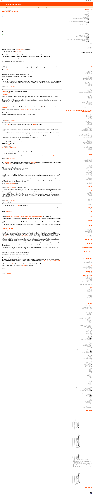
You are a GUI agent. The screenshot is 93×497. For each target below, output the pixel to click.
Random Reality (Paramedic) (87, 102)
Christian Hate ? (89, 119)
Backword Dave (89, 70)
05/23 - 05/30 (76, 454)
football (89, 342)
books (90, 323)
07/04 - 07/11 (76, 447)
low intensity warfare (87, 364)
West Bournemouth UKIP (88, 151)
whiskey (5, 213)
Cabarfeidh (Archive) (88, 116)
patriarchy (89, 375)
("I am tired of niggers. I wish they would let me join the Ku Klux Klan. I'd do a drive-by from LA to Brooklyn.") (24, 216)
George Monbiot (10, 163)
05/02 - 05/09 (76, 457)
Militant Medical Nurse (88, 276)
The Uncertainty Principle (88, 147)
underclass (89, 398)
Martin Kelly (87, 38)
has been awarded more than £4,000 (15, 150)
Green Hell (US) (89, 126)
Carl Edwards (90, 233)
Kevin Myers (18, 205)
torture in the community (86, 393)
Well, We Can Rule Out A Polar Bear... (82, 12)
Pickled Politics (89, 99)
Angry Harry (90, 253)
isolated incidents (88, 354)
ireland (89, 353)
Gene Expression (89, 299)
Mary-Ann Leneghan (87, 366)
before (8, 124)
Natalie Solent (90, 95)
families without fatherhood (86, 341)
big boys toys (89, 319)
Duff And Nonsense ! (88, 121)
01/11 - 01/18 (76, 482)
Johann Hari (89, 359)
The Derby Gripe (89, 175)
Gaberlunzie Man (5, 94)
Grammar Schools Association (87, 222)
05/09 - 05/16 (76, 456)
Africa (90, 315)
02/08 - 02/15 (76, 478)
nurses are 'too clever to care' (48, 133)
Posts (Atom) (9, 273)
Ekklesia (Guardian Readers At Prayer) (85, 244)
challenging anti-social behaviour (85, 329)
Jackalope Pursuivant (88, 128)
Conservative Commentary (87, 80)
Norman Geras (89, 96)
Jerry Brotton (89, 357)
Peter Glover (90, 240)
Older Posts (60, 271)
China (90, 332)
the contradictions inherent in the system (83, 387)
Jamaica (89, 355)
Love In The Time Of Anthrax (87, 304)
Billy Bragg (89, 320)
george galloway (88, 344)
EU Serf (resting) (89, 122)
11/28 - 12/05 (76, 426)
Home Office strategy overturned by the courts (83, 349)
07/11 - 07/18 (76, 446)
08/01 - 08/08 (76, 443)
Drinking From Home (88, 82)
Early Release (88, 340)
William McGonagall (89, 305)
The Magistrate (89, 283)
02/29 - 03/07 (76, 475)
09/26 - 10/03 (76, 436)
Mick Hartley (90, 133)
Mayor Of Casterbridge (13, 103)
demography (88, 338)
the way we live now (86, 391)
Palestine (89, 374)
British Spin (90, 74)
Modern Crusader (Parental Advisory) (86, 134)
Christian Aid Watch (89, 235)
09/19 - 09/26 (76, 437)
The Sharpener (89, 106)
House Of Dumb (89, 90)
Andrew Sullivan (89, 69)
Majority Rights (89, 131)
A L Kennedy (88, 312)
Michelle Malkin (89, 291)
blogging (89, 322)
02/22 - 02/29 (76, 476)
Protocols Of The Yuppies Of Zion (26, 109)
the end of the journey (87, 389)
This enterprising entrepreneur (7, 214)
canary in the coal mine (87, 326)
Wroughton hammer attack (86, 404)
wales (90, 400)
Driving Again (87, 15)
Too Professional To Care (7, 122)
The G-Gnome (89, 193)
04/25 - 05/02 (76, 458)
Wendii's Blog (4, 107)
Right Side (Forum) (89, 103)
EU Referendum (86, 33)
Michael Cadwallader (88, 132)
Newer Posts (3, 271)
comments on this (15, 225)
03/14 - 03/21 (76, 473)
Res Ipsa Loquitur (89, 141)
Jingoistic (90, 213)
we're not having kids (87, 402)
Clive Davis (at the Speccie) (87, 78)
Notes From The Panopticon (87, 137)
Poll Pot (89, 377)
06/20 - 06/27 (76, 449)
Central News (90, 118)
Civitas (91, 294)
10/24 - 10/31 (76, 431)
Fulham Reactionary (88, 125)
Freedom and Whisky (88, 192)
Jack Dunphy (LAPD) (88, 278)
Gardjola (90, 86)
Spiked (91, 296)
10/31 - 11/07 (76, 430)
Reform (91, 228)
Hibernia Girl (90, 204)
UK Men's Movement (88, 254)
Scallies (89, 383)
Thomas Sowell (89, 288)
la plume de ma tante (87, 360)
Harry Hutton (90, 88)
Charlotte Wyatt (89, 75)
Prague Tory (90, 139)
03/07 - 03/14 (76, 474)
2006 (74, 419)
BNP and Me (90, 157)
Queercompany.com (8, 211)
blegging (89, 321)
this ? (4, 31)
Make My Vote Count (88, 93)
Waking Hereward (89, 179)
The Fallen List (89, 145)
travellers (89, 396)
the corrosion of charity (87, 388)
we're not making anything (86, 403)
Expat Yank (90, 123)
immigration (88, 351)
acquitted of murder (22, 261)
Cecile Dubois (90, 117)
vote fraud (89, 399)
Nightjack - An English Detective (86, 281)
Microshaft (90, 191)
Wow (3, 89)
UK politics (88, 397)
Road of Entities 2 (89, 172)
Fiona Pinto (90, 85)
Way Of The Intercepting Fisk (87, 107)
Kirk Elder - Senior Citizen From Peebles (85, 217)
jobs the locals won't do (87, 358)
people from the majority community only (54, 155)
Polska (89, 378)
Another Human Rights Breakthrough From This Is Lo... (82, 463)
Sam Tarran (90, 212)
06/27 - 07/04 (76, 448)
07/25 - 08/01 (76, 444)
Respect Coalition (89, 306)
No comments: (13, 86)
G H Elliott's (28, 218)
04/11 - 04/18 (76, 468)
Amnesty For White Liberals (87, 307)
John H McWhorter (89, 298)
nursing (90, 370)
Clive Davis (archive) (88, 77)
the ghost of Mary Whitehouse (85, 390)
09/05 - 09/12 (76, 439)
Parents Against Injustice (88, 262)
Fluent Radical (89, 124)
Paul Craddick (90, 138)
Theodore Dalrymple (11, 187)
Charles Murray (88, 331)
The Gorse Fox (86, 14)
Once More (90, 98)
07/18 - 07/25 (76, 445)
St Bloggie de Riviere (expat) (87, 142)
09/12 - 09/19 (76, 438)
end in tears (13, 263)
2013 (74, 411)
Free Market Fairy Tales (88, 162)
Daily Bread (90, 81)
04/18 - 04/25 (76, 467)
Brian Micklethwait (89, 115)
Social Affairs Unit (89, 105)
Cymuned (90, 187)
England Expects (89, 158)
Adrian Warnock (86, 20)
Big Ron (3, 203)
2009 (74, 416)
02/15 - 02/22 (76, 477)
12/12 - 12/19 (76, 424)
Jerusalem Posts (89, 208)
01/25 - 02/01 (76, 480)
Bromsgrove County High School (85, 325)
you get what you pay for (86, 406)
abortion (89, 313)
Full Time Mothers (89, 261)
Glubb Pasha (89, 346)
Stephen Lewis (89, 173)
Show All (91, 43)
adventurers (89, 314)
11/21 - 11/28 (76, 427)
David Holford (90, 234)
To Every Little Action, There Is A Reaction (10, 11)
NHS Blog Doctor (89, 277)
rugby (90, 381)
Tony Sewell (90, 289)
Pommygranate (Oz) (88, 171)
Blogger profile (89, 47)
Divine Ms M (9, 180)
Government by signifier (87, 347)
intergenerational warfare (86, 352)
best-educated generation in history (85, 318)
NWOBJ (89, 371)
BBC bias (89, 316)
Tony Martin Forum (17, 230)
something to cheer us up (10, 183)
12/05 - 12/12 (76, 425)
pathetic (6, 235)
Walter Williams (89, 290)
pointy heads (88, 376)
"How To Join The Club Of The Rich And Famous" (52, 260)
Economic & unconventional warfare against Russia (80, 18)
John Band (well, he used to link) (86, 130)
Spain (90, 386)
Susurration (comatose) (88, 143)
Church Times (90, 230)
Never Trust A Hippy (89, 136)
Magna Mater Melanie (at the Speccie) (85, 92)
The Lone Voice (89, 183)
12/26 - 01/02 (76, 422)
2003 (74, 484)
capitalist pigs (88, 327)
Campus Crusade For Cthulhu (87, 308)
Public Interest (89, 101)
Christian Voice (89, 229)
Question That (89, 140)
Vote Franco (90, 178)
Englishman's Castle (88, 161)
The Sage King (89, 146)
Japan (90, 356)
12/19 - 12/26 (76, 423)
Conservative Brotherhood (87, 79)
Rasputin (89, 380)
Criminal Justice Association (87, 267)
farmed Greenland (50, 178)
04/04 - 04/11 (76, 469)
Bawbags (90, 195)
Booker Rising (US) (89, 72)
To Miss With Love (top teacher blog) (86, 284)
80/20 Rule (90, 156)
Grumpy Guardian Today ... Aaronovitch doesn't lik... (82, 464)
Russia (90, 382)
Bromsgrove (88, 324)
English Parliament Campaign (87, 160)
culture (89, 337)
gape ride (89, 343)
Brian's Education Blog (88, 73)
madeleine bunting (88, 365)
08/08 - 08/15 (76, 442)
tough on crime (87, 395)
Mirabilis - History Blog (88, 300)
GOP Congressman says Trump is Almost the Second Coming (78, 21)
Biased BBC (90, 71)
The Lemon (90, 295)
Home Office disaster (87, 348)
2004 (74, 421)
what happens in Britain (21, 49)
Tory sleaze (89, 394)
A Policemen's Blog (89, 68)
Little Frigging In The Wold (87, 168)
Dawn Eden (90, 232)
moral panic (89, 367)
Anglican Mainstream (88, 231)
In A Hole (90, 164)
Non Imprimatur (89, 169)
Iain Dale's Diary (89, 127)
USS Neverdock (89, 150)
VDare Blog (90, 177)
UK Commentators (14, 4)
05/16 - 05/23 (76, 455)
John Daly (90, 272)
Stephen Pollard (22, 248)
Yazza (90, 405)
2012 (74, 412)
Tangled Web (90, 199)
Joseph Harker (33, 162)
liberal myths (88, 363)
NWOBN (89, 372)
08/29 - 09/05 (76, 440)
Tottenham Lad (89, 176)
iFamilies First (90, 260)
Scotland (89, 385)
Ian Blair (89, 350)
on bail (90, 373)
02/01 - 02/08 (76, 479)
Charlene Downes (88, 330)
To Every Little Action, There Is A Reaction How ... (81, 459)
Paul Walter (90, 170)
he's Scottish (14, 104)
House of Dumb (86, 23)
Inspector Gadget (89, 280)
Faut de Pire (90, 84)
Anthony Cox (90, 113)
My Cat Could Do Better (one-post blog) (85, 135)
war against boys (88, 401)
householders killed (24, 235)
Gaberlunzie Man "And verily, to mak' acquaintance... (82, 461)
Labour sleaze (88, 361)
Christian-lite (88, 333)
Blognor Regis (89, 114)
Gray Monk (90, 163)
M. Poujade (24, 265)
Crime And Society (89, 266)
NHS (90, 369)
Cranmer (90, 236)
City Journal (6, 225)
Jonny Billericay (89, 167)
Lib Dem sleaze (88, 362)
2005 (74, 420)
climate (90, 334)
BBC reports (6, 69)
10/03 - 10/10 (76, 435)
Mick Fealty (90, 200)
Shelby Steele (4, 91)
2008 (74, 417)
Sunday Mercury (11, 221)
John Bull (90, 166)
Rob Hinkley (90, 104)
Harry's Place (90, 89)
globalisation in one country (86, 345)
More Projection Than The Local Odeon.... (82, 24)
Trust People (90, 149)
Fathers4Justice (89, 255)
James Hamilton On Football (87, 129)
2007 (74, 418)
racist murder (88, 379)
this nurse (34, 124)
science (89, 384)
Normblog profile (89, 48)
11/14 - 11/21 (76, 428)
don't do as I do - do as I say (86, 339)
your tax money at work (87, 407)
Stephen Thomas (89, 174)
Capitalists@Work (86, 17)
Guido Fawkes (89, 87)
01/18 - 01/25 (76, 481)
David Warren (90, 292)
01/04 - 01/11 (76, 483)
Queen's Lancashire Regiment (23, 79)
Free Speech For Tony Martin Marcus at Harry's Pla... (82, 466)
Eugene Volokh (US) (88, 83)
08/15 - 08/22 (76, 441)
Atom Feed (90, 489)
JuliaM (88, 11)
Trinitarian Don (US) (88, 227)
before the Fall (88, 317)
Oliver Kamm (90, 97)
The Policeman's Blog (88, 282)
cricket (90, 335)
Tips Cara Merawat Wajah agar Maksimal (82, 36)
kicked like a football (18, 51)
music (89, 368)
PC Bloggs (90, 279)
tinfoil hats (89, 392)
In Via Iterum (90, 165)
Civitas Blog (90, 76)
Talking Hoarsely (89, 144)
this (7, 14)
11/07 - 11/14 (76, 429)
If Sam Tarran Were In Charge (84, 35)
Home (31, 271)
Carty (90, 328)
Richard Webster (89, 297)
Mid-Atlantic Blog (89, 94)
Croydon (89, 336)
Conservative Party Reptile (87, 120)
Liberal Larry (90, 91)
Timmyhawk (90, 148)
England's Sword (89, 159)
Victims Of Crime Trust (88, 268)
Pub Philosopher (89, 100)
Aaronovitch (7, 162)
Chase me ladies (86, 30)
